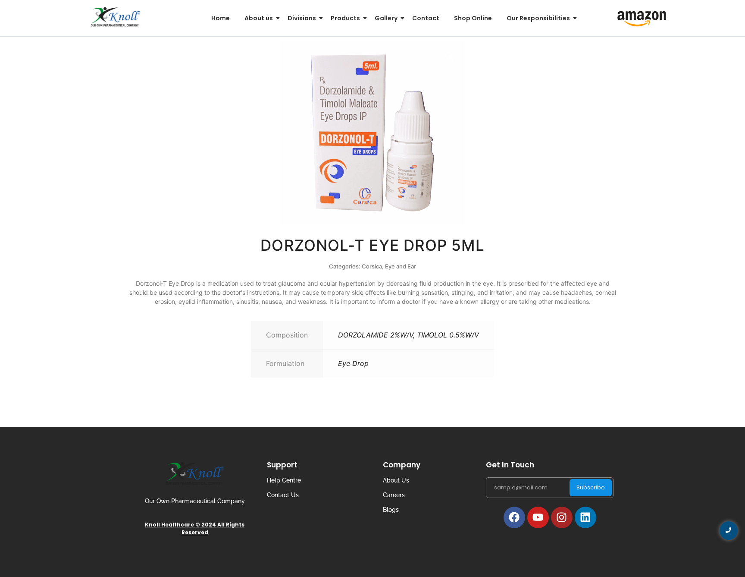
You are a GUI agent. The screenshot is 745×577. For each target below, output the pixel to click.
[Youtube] (538, 517)
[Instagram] (562, 517)
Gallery (386, 18)
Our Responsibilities (538, 18)
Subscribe (590, 487)
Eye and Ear (400, 266)
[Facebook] (514, 517)
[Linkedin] (585, 517)
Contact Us (283, 495)
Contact (425, 18)
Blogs (391, 509)
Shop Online (473, 18)
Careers (394, 495)
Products (345, 18)
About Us (396, 480)
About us (258, 18)
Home (220, 18)
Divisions (302, 18)
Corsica (372, 266)
